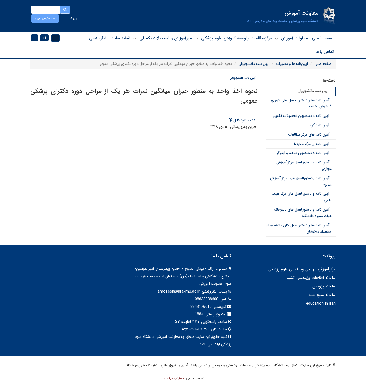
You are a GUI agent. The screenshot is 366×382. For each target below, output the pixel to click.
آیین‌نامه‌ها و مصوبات (292, 64)
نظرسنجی (97, 38)
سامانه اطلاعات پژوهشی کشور (311, 278)
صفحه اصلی (323, 38)
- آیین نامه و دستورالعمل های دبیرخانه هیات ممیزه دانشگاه (303, 213)
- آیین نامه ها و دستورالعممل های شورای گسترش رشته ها (301, 103)
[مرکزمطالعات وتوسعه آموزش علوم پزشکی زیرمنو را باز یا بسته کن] (197, 38)
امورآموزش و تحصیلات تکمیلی (165, 38)
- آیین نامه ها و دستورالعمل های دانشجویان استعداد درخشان (299, 228)
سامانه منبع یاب (322, 295)
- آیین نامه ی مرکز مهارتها (313, 144)
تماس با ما (324, 51)
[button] (45, 18)
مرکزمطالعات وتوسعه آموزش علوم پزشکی (236, 38)
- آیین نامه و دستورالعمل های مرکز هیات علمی (302, 197)
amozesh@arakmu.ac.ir (179, 291)
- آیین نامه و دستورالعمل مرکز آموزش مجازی (304, 165)
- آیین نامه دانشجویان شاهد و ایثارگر (304, 153)
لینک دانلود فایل (244, 120)
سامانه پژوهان (324, 286)
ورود (73, 18)
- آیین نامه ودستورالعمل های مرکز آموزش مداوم (301, 181)
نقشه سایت (120, 38)
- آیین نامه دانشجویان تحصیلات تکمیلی (301, 116)
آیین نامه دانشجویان (254, 64)
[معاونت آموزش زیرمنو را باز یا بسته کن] (276, 38)
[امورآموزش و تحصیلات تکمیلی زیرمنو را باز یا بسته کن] (134, 38)
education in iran (321, 303)
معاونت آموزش (294, 38)
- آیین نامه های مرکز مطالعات (310, 134)
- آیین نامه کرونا (320, 125)
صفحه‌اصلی (323, 64)
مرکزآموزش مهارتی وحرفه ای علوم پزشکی (302, 269)
